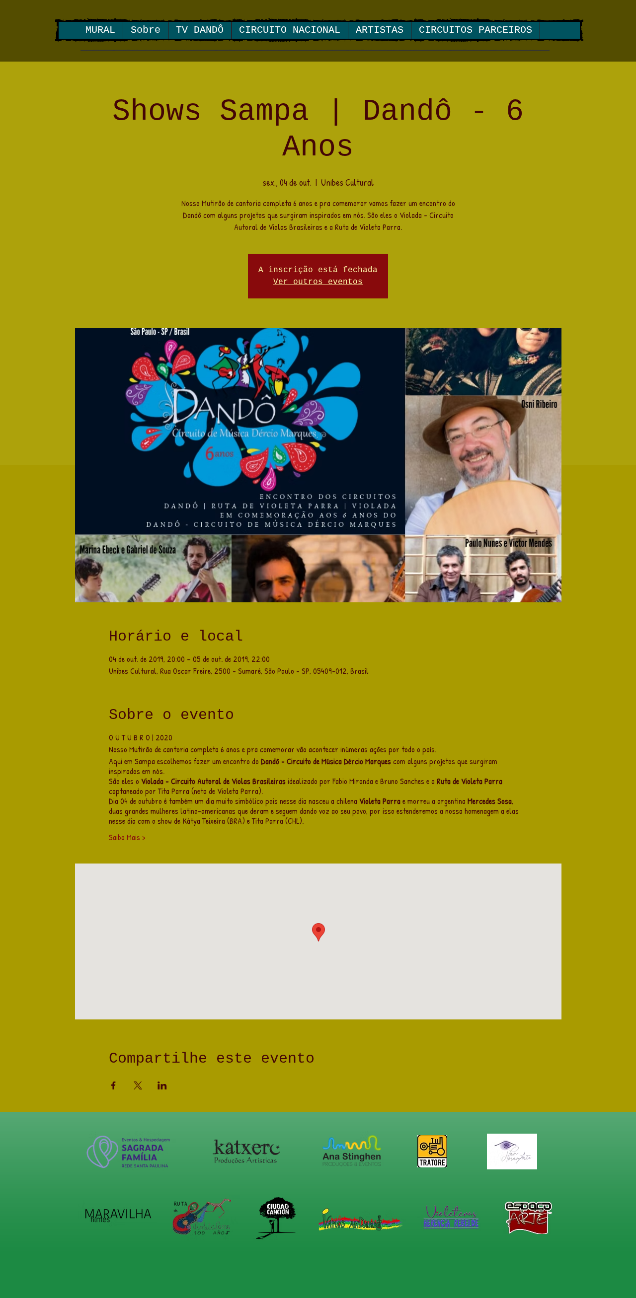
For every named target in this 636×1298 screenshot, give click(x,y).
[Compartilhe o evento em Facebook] (113, 1085)
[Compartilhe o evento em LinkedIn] (162, 1085)
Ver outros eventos (318, 282)
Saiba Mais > (127, 837)
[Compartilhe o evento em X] (138, 1085)
